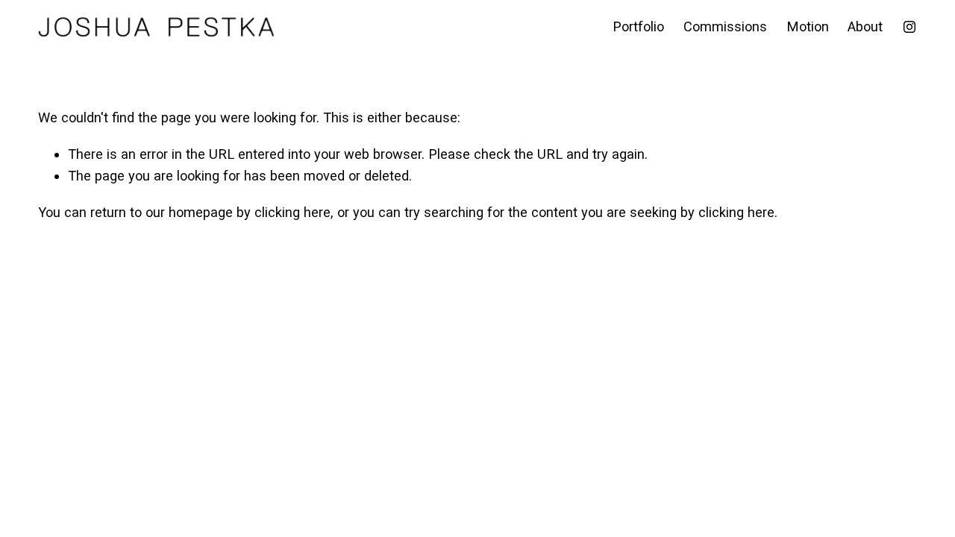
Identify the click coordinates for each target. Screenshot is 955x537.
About (865, 26)
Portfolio (638, 26)
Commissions (725, 26)
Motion (807, 26)
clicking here (292, 212)
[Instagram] (909, 26)
